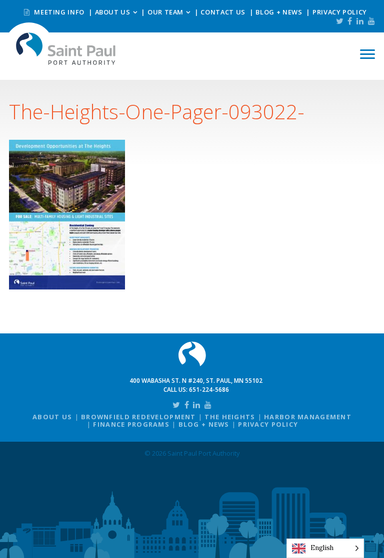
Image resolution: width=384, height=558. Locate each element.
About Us (112, 11)
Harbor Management (308, 416)
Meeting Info (58, 11)
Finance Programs (131, 424)
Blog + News (279, 11)
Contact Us (222, 11)
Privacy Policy (339, 11)
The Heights (229, 416)
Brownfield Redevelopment (138, 416)
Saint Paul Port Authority (66, 48)
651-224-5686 (209, 389)
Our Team (166, 11)
